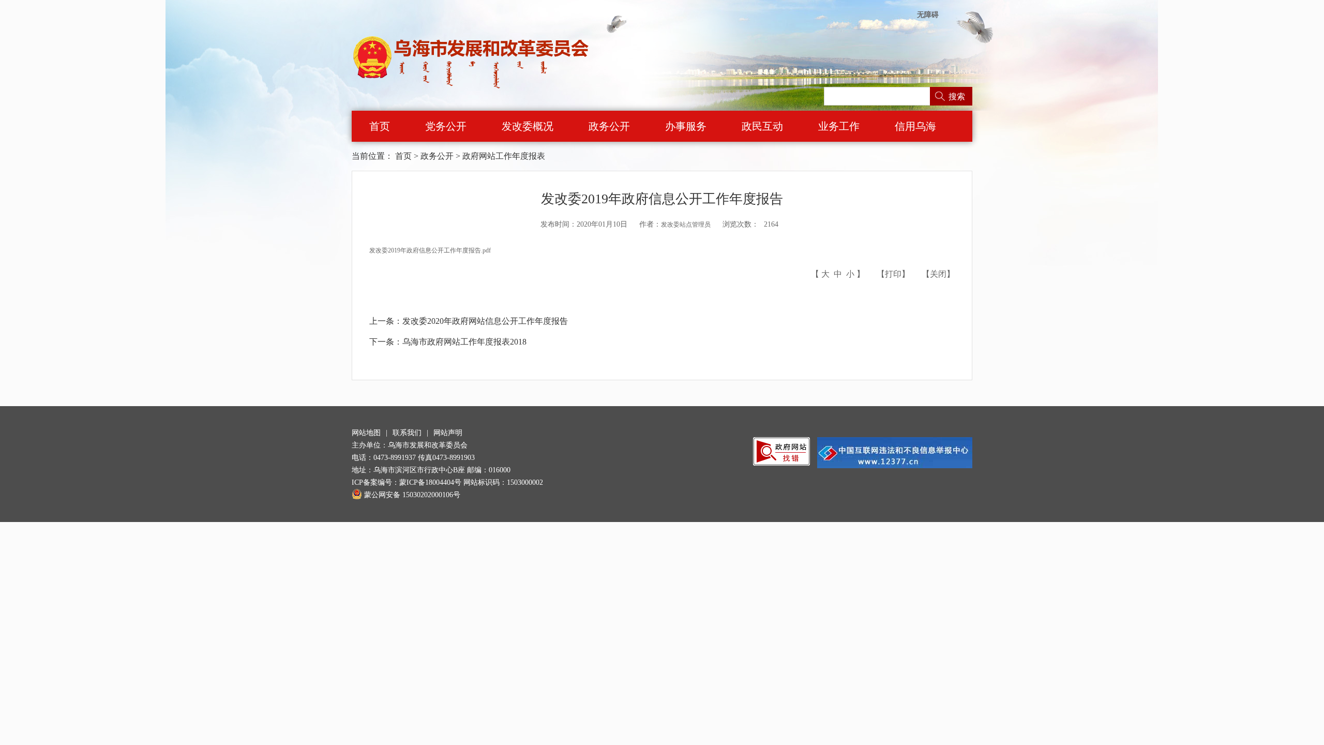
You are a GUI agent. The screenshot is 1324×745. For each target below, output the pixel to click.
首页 (379, 126)
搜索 (957, 96)
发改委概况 (527, 126)
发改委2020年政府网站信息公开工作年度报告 (485, 321)
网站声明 (447, 433)
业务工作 (839, 126)
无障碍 (928, 15)
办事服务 (685, 126)
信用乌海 (915, 126)
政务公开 (609, 126)
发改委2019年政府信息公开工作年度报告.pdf (430, 250)
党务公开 (446, 126)
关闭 (938, 274)
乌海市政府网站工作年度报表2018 (464, 341)
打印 (893, 274)
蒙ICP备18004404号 (430, 482)
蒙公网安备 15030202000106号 (412, 495)
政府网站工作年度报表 (503, 156)
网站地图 (366, 433)
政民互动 (762, 126)
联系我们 (407, 433)
